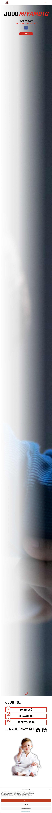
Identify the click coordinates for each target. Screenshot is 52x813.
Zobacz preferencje (26, 808)
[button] (50, 789)
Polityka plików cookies (25, 811)
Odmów (26, 804)
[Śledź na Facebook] (26, 28)
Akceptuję (26, 800)
